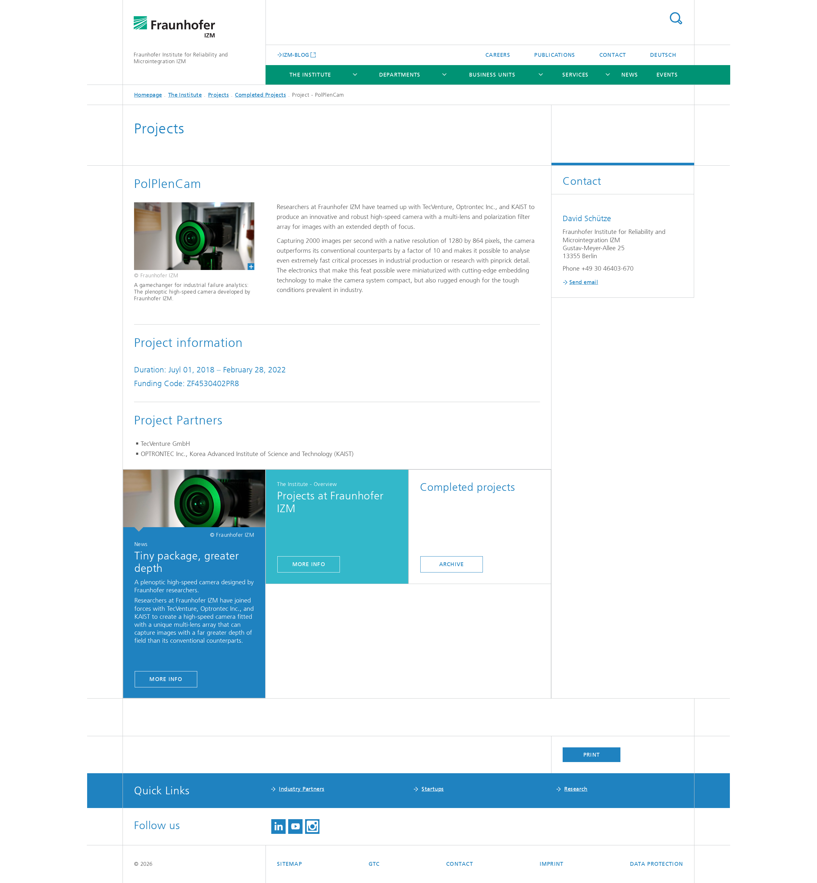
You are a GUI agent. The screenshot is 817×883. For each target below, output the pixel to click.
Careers (497, 55)
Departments (400, 74)
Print (591, 755)
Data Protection (656, 864)
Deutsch (663, 55)
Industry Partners (301, 789)
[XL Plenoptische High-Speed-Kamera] (188, 236)
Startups (433, 789)
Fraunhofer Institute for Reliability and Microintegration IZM (181, 57)
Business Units (492, 74)
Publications (554, 55)
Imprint (552, 864)
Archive (451, 564)
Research (575, 789)
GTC (374, 864)
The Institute (310, 74)
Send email (583, 282)
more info (165, 679)
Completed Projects (260, 95)
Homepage (148, 95)
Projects (218, 95)
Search (676, 18)
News (629, 74)
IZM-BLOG (295, 54)
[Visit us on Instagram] (312, 826)
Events (667, 74)
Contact (612, 55)
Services (575, 74)
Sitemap (289, 864)
